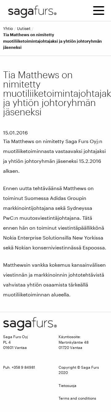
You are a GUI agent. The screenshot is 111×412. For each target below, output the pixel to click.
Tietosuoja (67, 385)
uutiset (24, 29)
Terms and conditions (77, 398)
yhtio (8, 29)
